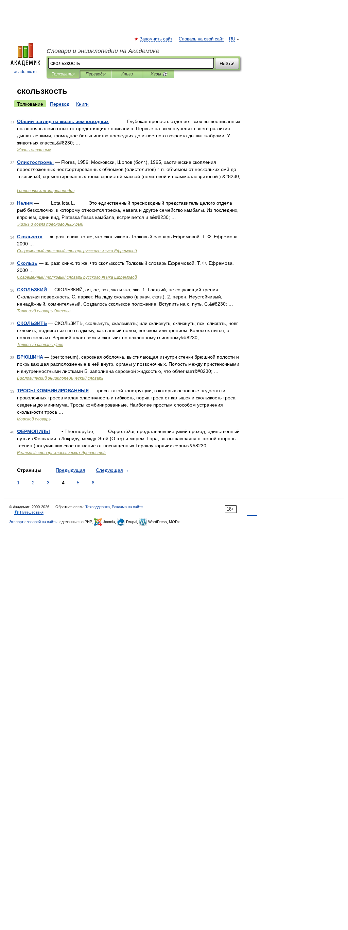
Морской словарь (34, 419)
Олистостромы (35, 162)
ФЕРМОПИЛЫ (33, 431)
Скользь (27, 263)
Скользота (29, 236)
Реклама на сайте (127, 507)
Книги (127, 74)
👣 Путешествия (29, 512)
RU (232, 39)
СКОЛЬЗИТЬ (32, 323)
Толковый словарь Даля (40, 344)
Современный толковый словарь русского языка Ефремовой (77, 250)
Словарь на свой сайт (201, 39)
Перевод (59, 104)
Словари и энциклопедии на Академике (103, 51)
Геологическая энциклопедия (45, 190)
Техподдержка (97, 507)
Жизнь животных (34, 150)
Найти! (227, 63)
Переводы (96, 74)
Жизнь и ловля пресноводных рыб (50, 224)
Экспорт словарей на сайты (33, 522)
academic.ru (25, 71)
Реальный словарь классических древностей (61, 452)
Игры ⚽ (159, 74)
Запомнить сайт (156, 39)
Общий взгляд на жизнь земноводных (63, 121)
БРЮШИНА (30, 357)
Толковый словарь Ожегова (44, 311)
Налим (25, 203)
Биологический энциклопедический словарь (60, 378)
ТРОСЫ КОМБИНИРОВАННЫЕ (53, 390)
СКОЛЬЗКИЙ (32, 289)
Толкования (63, 74)
